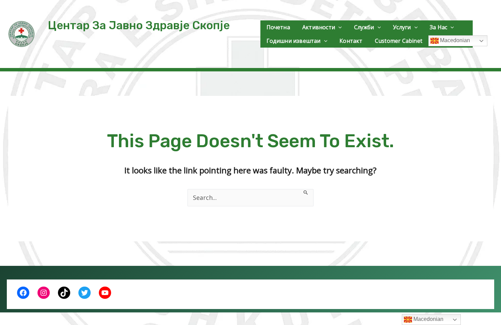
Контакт (350, 41)
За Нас (438, 27)
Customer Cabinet (398, 41)
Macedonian (454, 40)
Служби (364, 27)
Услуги (402, 27)
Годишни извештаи (294, 41)
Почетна (278, 27)
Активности (318, 27)
